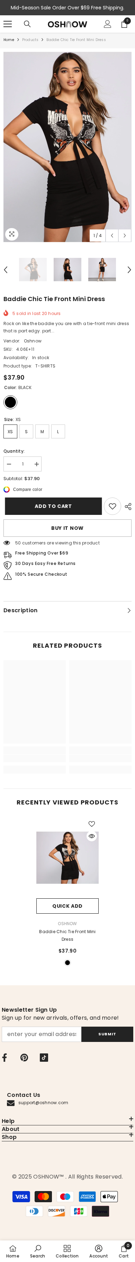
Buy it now (67, 528)
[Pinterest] (24, 1057)
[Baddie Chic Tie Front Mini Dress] (67, 857)
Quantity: (14, 451)
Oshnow (33, 341)
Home (8, 39)
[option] (67, 147)
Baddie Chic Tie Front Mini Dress (67, 935)
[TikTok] (44, 1057)
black (67, 962)
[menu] (7, 24)
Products (30, 39)
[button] (112, 235)
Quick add (67, 906)
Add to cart (52, 506)
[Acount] (107, 24)
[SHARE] (126, 506)
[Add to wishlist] (92, 824)
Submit (107, 1034)
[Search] (27, 24)
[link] (112, 506)
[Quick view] (92, 836)
